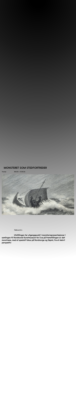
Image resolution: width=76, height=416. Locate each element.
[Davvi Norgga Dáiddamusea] (5, 262)
